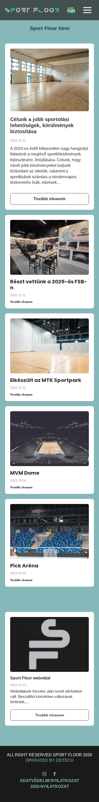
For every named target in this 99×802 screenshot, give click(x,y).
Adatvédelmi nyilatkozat (49, 780)
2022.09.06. (18, 480)
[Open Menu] (87, 10)
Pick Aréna (24, 566)
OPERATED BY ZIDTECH (49, 760)
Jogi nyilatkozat (49, 786)
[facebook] (55, 774)
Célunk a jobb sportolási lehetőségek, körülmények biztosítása (42, 125)
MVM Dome (24, 473)
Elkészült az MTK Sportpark (45, 380)
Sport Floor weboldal (30, 678)
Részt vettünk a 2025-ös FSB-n (48, 285)
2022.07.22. (18, 685)
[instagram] (44, 774)
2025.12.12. (18, 140)
